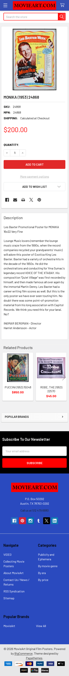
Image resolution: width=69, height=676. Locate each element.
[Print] (23, 199)
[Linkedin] (54, 520)
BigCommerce (23, 653)
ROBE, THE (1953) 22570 (51, 389)
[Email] (15, 199)
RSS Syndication (14, 591)
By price (43, 580)
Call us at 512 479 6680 (35, 510)
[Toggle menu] (5, 5)
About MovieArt (13, 573)
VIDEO (7, 554)
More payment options (34, 176)
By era (42, 573)
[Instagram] (30, 520)
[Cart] (63, 5)
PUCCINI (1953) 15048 (18, 387)
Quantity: (11, 144)
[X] (31, 199)
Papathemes (34, 658)
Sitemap (8, 598)
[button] (34, 186)
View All (41, 626)
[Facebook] (7, 199)
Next (64, 377)
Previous (5, 377)
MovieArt (9, 626)
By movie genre (48, 566)
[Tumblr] (38, 520)
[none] (34, 59)
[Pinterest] (39, 199)
